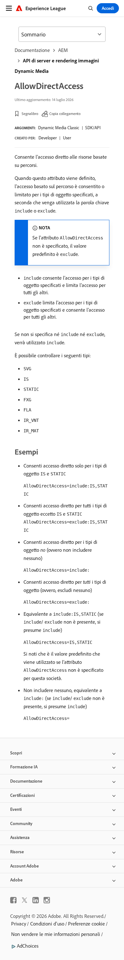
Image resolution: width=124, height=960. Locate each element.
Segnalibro (30, 113)
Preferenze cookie (86, 923)
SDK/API (92, 127)
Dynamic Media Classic (58, 127)
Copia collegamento (64, 113)
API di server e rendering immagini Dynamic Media (57, 65)
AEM (63, 50)
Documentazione (32, 50)
